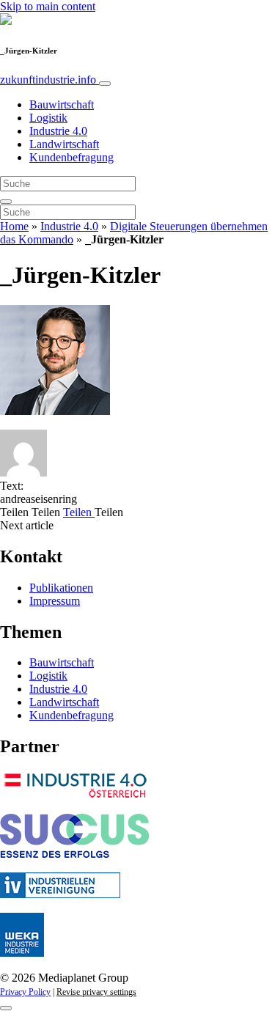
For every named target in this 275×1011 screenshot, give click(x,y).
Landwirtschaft (64, 144)
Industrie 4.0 (58, 131)
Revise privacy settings (96, 992)
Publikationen (61, 587)
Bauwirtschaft (61, 104)
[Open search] (6, 201)
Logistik (48, 117)
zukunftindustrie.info (49, 79)
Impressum (54, 601)
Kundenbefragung (71, 157)
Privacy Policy (25, 992)
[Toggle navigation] (105, 83)
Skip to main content (47, 6)
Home (14, 226)
